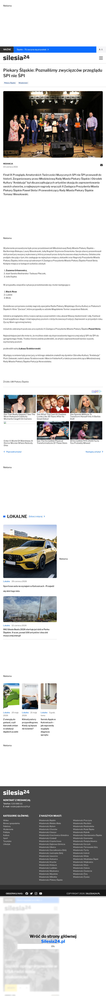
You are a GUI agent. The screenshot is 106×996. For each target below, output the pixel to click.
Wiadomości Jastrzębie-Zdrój (51, 853)
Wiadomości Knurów (47, 862)
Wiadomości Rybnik (81, 832)
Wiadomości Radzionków (83, 826)
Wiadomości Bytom (47, 826)
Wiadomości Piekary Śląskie (51, 880)
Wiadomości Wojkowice (83, 862)
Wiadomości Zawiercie (82, 871)
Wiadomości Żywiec (81, 877)
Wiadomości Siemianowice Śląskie (87, 835)
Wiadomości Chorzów (48, 829)
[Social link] (26, 893)
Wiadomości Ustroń (81, 853)
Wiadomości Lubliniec (48, 868)
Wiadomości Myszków (48, 874)
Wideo (6, 820)
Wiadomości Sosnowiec (83, 838)
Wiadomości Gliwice (47, 847)
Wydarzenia (8, 829)
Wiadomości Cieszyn (47, 832)
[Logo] (16, 59)
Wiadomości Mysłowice (49, 871)
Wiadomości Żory (80, 874)
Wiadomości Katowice (48, 859)
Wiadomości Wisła (81, 856)
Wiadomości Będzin (47, 820)
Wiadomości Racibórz (82, 823)
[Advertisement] (53, 25)
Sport (5, 838)
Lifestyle (6, 844)
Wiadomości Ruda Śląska (83, 829)
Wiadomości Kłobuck (48, 865)
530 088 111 (16, 804)
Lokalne (6, 581)
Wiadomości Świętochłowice (85, 841)
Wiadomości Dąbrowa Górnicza (52, 844)
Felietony (7, 826)
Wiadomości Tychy (81, 850)
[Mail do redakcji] (101, 165)
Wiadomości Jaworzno (48, 856)
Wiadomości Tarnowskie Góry (85, 847)
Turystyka (7, 841)
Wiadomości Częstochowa (50, 841)
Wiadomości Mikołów (48, 877)
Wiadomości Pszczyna (82, 820)
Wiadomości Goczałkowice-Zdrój (52, 850)
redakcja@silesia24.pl (20, 806)
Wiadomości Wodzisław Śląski (85, 859)
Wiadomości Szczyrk (81, 844)
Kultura (6, 835)
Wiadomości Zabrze (81, 868)
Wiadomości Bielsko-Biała (50, 823)
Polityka (6, 832)
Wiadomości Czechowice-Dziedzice (54, 835)
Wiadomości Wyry (80, 865)
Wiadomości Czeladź (47, 838)
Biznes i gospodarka (11, 823)
